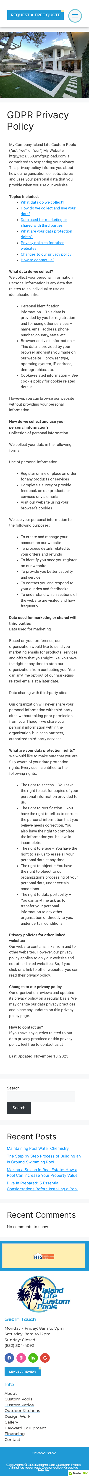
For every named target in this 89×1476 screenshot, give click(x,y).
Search (13, 1088)
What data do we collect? (42, 202)
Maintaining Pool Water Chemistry (38, 1148)
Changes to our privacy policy (46, 254)
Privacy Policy (44, 1453)
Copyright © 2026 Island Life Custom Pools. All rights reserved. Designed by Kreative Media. (43, 1467)
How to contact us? (37, 260)
